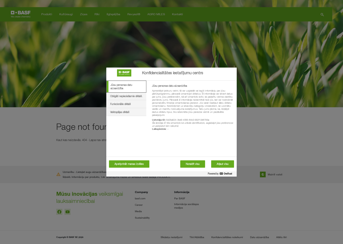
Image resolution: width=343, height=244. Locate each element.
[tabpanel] (192, 109)
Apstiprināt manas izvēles (129, 164)
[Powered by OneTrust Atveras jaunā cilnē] (221, 174)
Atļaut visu (222, 164)
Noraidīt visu (193, 164)
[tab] (126, 86)
